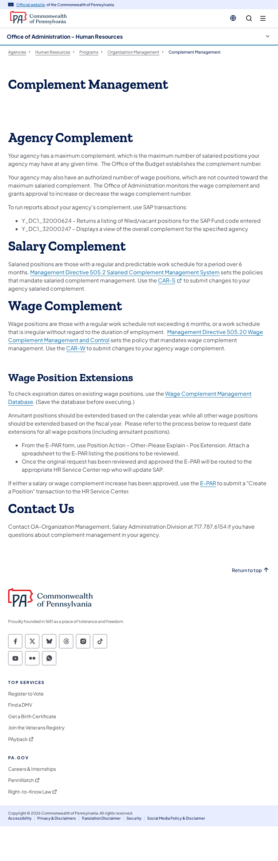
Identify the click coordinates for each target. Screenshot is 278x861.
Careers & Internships (32, 769)
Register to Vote (26, 694)
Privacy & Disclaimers (56, 818)
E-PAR (208, 483)
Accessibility (20, 818)
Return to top (247, 570)
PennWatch (21, 780)
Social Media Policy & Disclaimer (176, 818)
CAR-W (75, 348)
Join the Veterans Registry (36, 727)
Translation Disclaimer (101, 818)
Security (133, 818)
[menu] (263, 18)
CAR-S (170, 280)
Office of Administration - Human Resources (65, 36)
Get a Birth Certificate (32, 716)
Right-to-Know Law (29, 792)
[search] (249, 18)
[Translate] (233, 18)
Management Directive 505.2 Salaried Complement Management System (125, 272)
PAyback (18, 739)
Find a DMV (20, 705)
